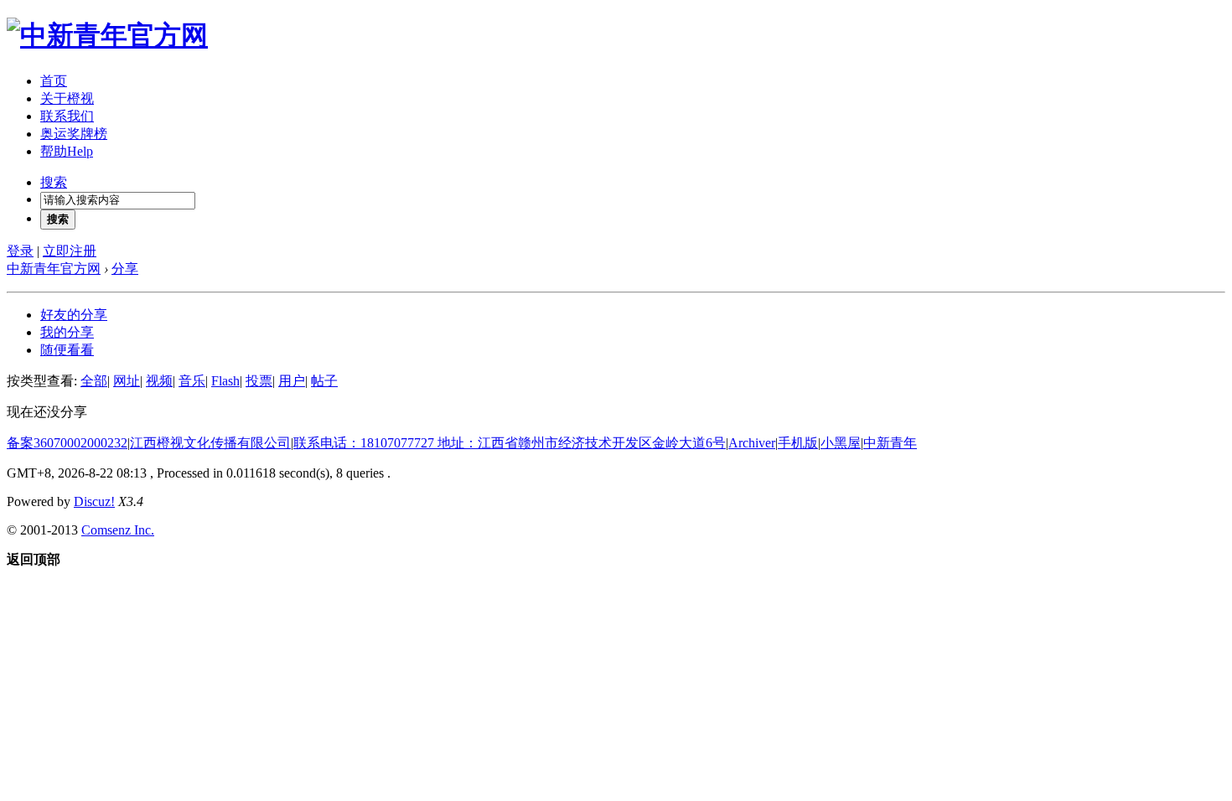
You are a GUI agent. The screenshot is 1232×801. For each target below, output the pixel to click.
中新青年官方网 (54, 268)
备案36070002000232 (67, 443)
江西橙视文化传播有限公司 (210, 443)
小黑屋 (840, 443)
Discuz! (94, 501)
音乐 (192, 381)
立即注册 (69, 251)
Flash (225, 381)
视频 (159, 381)
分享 (124, 268)
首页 (53, 81)
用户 (291, 381)
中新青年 (890, 443)
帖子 (324, 381)
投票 (259, 381)
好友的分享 (73, 314)
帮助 (66, 151)
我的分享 (67, 332)
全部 (93, 381)
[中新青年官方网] (107, 35)
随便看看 (67, 350)
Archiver (751, 443)
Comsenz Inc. (117, 530)
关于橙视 (67, 98)
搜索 (53, 182)
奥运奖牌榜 (73, 134)
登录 (20, 251)
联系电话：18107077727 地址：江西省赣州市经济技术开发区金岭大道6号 (509, 443)
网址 (126, 381)
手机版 (798, 443)
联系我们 (67, 116)
